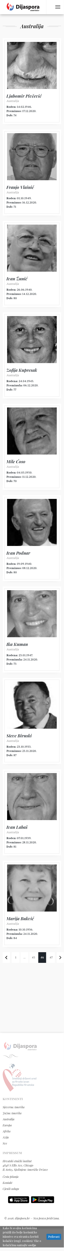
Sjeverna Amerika (13, 1107)
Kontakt (7, 1183)
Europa (7, 1125)
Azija (6, 1137)
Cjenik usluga (11, 1189)
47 (51, 957)
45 (33, 957)
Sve (5, 1143)
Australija (8, 1119)
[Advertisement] (32, 998)
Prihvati (53, 1237)
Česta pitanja (10, 1177)
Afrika (6, 1131)
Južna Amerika (12, 1113)
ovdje (32, 1245)
